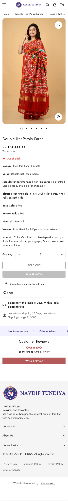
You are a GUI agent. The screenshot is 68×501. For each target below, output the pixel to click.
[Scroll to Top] (62, 483)
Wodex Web (48, 483)
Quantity (7, 254)
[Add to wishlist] (58, 25)
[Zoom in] (58, 117)
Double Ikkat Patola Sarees (29, 14)
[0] (55, 5)
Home (5, 14)
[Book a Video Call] (62, 5)
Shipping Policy (32, 464)
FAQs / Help (9, 464)
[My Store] (29, 5)
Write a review (34, 361)
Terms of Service (11, 470)
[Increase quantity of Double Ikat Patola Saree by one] (61, 254)
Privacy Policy (55, 464)
